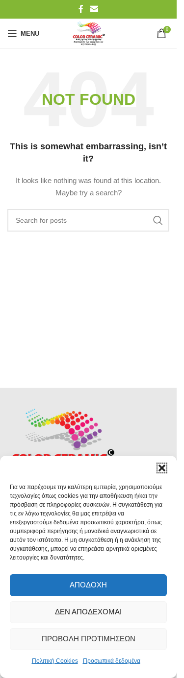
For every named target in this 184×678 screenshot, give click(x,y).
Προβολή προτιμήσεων (88, 638)
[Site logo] (88, 33)
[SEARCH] (158, 220)
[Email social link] (94, 9)
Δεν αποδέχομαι (88, 612)
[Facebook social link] (81, 9)
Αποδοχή (88, 585)
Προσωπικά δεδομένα (111, 660)
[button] (162, 468)
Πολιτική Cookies (55, 660)
